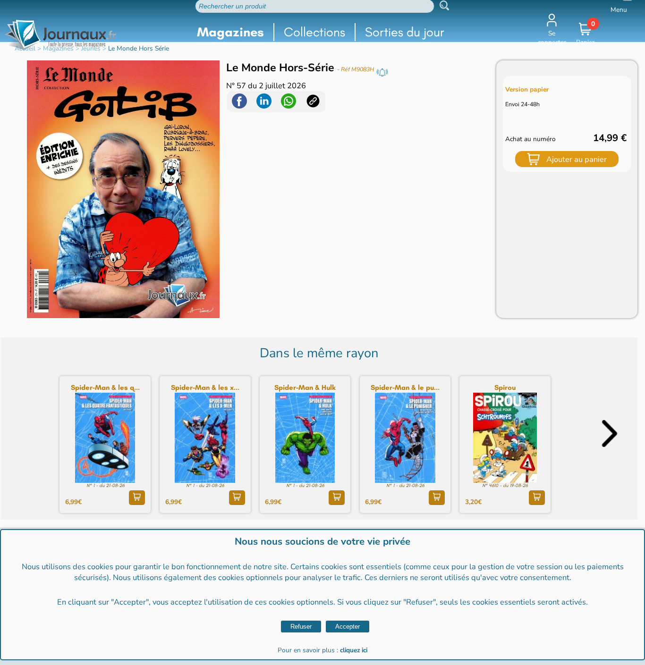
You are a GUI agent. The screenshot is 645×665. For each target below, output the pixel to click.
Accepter (347, 626)
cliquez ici (353, 650)
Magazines (230, 32)
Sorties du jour (404, 32)
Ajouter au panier (576, 159)
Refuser (301, 626)
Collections (314, 32)
